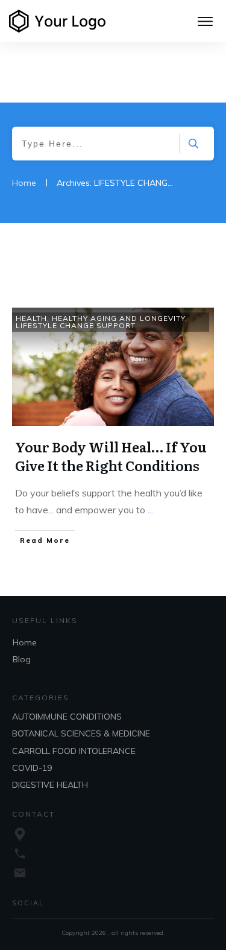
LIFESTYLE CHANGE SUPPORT (76, 325)
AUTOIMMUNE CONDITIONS (67, 716)
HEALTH (31, 318)
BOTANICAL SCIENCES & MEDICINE (81, 733)
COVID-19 (32, 767)
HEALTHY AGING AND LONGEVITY (118, 318)
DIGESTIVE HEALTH (50, 784)
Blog (22, 659)
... (150, 510)
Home (25, 642)
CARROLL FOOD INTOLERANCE (74, 751)
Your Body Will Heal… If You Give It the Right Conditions (111, 456)
